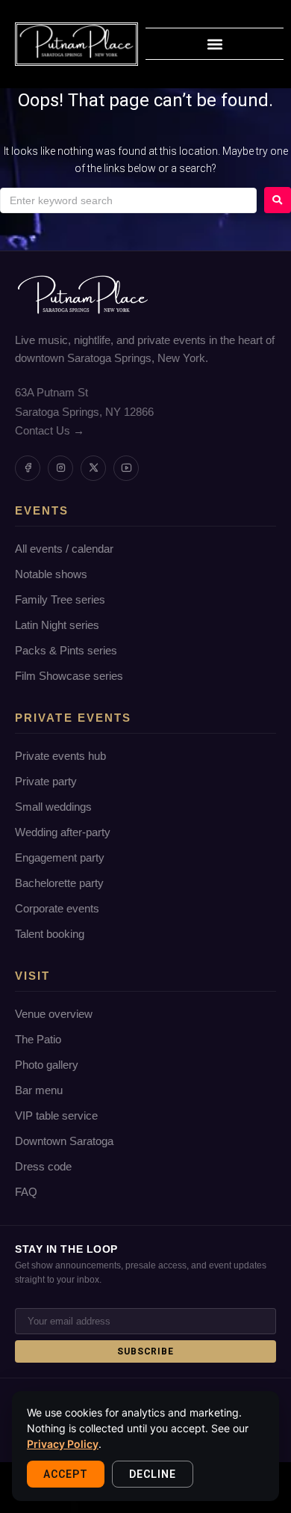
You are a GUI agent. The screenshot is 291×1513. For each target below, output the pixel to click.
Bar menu (39, 1090)
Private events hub (60, 755)
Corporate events (57, 908)
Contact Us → (49, 430)
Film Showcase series (69, 675)
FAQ (26, 1191)
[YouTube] (126, 468)
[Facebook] (27, 468)
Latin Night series (57, 625)
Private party (46, 781)
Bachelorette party (59, 883)
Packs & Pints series (66, 650)
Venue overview (54, 1013)
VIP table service (56, 1115)
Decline (152, 1474)
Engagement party (59, 857)
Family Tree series (60, 599)
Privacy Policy (62, 1443)
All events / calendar (64, 548)
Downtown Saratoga (64, 1141)
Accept (65, 1474)
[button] (214, 43)
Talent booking (49, 933)
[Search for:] (128, 200)
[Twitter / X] (93, 468)
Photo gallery (46, 1064)
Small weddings (53, 806)
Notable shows (51, 574)
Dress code (43, 1166)
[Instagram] (60, 468)
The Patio (38, 1039)
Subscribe (146, 1351)
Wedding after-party (62, 832)
